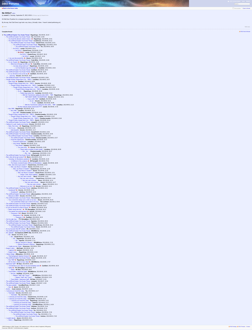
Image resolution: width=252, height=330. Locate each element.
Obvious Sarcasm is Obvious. (24, 242)
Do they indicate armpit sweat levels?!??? (30, 106)
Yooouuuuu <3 (15, 213)
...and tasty (11, 75)
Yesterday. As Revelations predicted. (18, 159)
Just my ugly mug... (12, 219)
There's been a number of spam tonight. (31, 149)
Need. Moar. (11, 81)
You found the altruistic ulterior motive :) (19, 39)
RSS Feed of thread (245, 31)
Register (248, 1)
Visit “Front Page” (6, 1)
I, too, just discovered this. (16, 58)
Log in (243, 1)
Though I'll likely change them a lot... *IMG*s (19, 79)
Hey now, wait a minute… (25, 176)
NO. (9, 234)
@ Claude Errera (44, 15)
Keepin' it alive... (11, 248)
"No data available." (11, 285)
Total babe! (11, 293)
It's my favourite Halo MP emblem (15, 229)
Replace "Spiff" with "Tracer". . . (22, 275)
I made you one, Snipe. (15, 246)
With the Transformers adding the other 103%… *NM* (38, 95)
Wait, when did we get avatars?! (15, 157)
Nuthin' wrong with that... (15, 209)
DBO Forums (10, 3)
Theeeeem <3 (19, 217)
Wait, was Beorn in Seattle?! (19, 167)
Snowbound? (12, 190)
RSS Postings (233, 326)
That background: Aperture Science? (18, 256)
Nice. (9, 287)
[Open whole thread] (49, 35)
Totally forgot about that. (27, 93)
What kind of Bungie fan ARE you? (21, 64)
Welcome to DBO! (13, 196)
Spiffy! (10, 267)
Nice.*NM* (11, 108)
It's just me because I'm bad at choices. (17, 207)
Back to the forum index (10, 8)
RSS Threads (242, 326)
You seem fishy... (23, 147)
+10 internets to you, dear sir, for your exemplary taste (23, 265)
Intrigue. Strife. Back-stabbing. (29, 174)
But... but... (26, 151)
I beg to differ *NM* (32, 99)
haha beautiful (15, 130)
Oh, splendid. (10, 232)
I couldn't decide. (11, 318)
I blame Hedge (10, 254)
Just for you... (12, 128)
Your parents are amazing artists (17, 211)
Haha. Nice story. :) (13, 126)
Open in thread (246, 8)
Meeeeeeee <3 (17, 215)
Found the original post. (17, 139)
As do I (32, 101)
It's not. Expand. (13, 62)
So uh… (20, 91)
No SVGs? (16, 48)
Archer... (8, 289)
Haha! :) (10, 320)
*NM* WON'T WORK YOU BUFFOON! (36, 97)
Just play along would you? (21, 66)
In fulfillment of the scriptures (19, 161)
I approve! (11, 250)
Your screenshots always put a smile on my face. (22, 200)
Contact (248, 326)
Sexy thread (16, 143)
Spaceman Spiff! (11, 263)
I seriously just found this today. (15, 291)
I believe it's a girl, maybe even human (17, 124)
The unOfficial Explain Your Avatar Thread (16, 35)
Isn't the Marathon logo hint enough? (26, 68)
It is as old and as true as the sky (18, 73)
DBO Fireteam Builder (235, 1)
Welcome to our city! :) (26, 186)
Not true (13, 273)
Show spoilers (237, 8)
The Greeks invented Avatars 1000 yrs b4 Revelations (26, 163)
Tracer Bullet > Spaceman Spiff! (17, 271)
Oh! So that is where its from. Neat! (18, 262)
